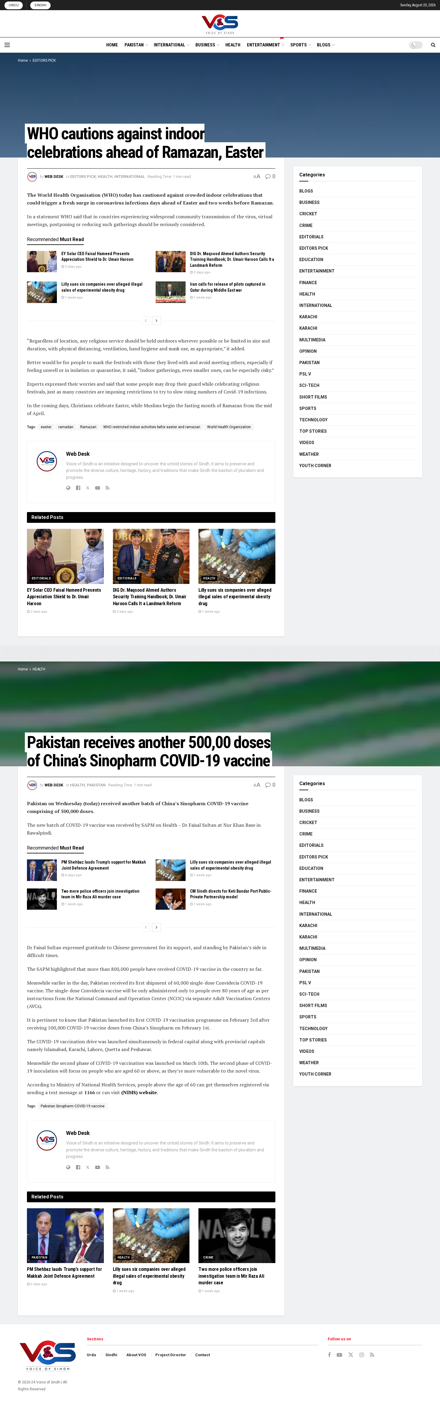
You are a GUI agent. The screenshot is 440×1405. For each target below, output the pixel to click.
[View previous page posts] (145, 321)
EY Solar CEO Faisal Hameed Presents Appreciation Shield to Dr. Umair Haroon (64, 596)
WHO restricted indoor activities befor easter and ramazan (151, 427)
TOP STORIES (313, 431)
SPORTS (298, 45)
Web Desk (54, 176)
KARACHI (308, 316)
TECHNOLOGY (313, 419)
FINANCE (308, 282)
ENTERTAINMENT (263, 45)
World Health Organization (229, 427)
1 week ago (73, 297)
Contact (202, 1355)
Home (23, 60)
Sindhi (40, 5)
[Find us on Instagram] (361, 1355)
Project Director (170, 1355)
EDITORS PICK (44, 60)
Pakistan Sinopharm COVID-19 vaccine (72, 1106)
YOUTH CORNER (315, 465)
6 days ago (73, 875)
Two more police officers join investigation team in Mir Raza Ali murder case (231, 1276)
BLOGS (323, 45)
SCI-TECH (309, 385)
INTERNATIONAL (169, 45)
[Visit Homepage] (220, 24)
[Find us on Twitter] (350, 1355)
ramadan (65, 427)
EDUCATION (311, 259)
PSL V (305, 374)
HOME (112, 45)
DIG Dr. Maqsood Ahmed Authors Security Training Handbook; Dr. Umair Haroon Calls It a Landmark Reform (232, 259)
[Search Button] (433, 44)
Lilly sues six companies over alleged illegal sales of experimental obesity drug (234, 596)
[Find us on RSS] (372, 1355)
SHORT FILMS (313, 397)
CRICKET (308, 213)
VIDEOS (306, 442)
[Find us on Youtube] (339, 1355)
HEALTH (232, 45)
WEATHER (309, 454)
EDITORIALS (41, 578)
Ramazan (88, 427)
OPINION (308, 351)
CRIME (305, 225)
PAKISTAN (134, 45)
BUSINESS (205, 45)
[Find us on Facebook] (329, 1355)
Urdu (14, 5)
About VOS (136, 1355)
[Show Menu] (7, 45)
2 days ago (73, 267)
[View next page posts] (156, 321)
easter (46, 427)
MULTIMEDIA (312, 339)
